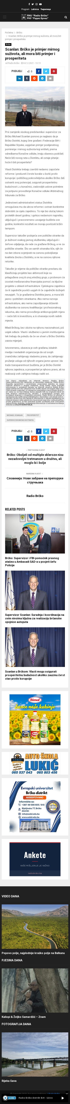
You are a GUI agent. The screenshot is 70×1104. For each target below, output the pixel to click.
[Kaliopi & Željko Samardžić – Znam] (35, 990)
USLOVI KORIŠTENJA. (24, 405)
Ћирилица (45, 9)
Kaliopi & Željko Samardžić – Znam (24, 1017)
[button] (62, 1098)
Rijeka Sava (9, 1081)
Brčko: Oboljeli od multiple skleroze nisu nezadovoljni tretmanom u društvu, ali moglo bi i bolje (35, 459)
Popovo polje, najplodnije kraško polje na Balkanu (33, 953)
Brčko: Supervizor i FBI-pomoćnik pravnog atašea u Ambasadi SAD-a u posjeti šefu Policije (32, 562)
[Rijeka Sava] (35, 1054)
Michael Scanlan (15, 415)
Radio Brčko (13, 63)
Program (25, 9)
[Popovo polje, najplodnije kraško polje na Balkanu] (35, 926)
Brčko (8, 44)
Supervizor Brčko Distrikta (20, 420)
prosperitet (33, 415)
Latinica (35, 9)
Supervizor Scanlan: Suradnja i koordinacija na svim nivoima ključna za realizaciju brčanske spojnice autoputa (34, 618)
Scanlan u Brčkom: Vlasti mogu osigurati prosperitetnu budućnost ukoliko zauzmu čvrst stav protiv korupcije (35, 675)
